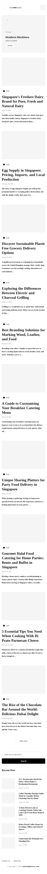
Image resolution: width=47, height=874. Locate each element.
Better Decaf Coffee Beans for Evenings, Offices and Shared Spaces (31, 826)
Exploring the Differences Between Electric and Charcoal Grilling (21, 292)
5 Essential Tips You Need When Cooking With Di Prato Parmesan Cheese (22, 635)
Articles (10, 45)
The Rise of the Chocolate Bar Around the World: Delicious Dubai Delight (22, 709)
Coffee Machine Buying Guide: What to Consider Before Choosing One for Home (31, 795)
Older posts (23, 741)
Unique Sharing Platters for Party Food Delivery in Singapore (23, 484)
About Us (17, 861)
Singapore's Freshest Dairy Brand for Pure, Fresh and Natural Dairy (22, 101)
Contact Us (6, 861)
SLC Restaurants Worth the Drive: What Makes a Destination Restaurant (30, 781)
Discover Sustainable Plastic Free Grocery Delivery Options (23, 248)
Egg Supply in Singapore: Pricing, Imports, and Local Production (23, 174)
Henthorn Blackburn (17, 37)
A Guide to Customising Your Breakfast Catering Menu (21, 407)
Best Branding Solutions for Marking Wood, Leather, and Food (23, 334)
